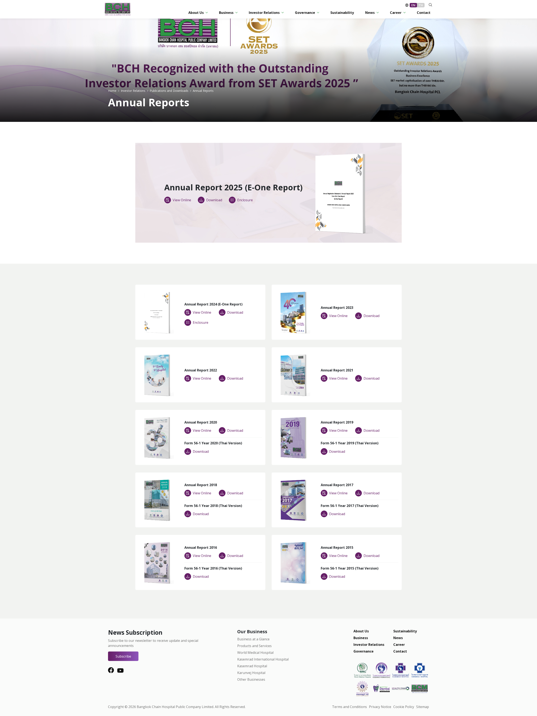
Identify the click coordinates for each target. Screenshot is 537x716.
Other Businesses (251, 679)
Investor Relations (368, 644)
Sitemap (422, 706)
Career (399, 644)
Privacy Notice (380, 706)
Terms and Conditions (349, 706)
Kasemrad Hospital (252, 666)
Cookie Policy (403, 706)
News (398, 638)
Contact (400, 651)
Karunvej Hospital (251, 672)
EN (413, 5)
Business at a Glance (253, 639)
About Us (361, 631)
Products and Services (254, 646)
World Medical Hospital (255, 652)
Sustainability (405, 631)
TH (421, 5)
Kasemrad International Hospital (263, 659)
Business (360, 638)
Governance (363, 651)
